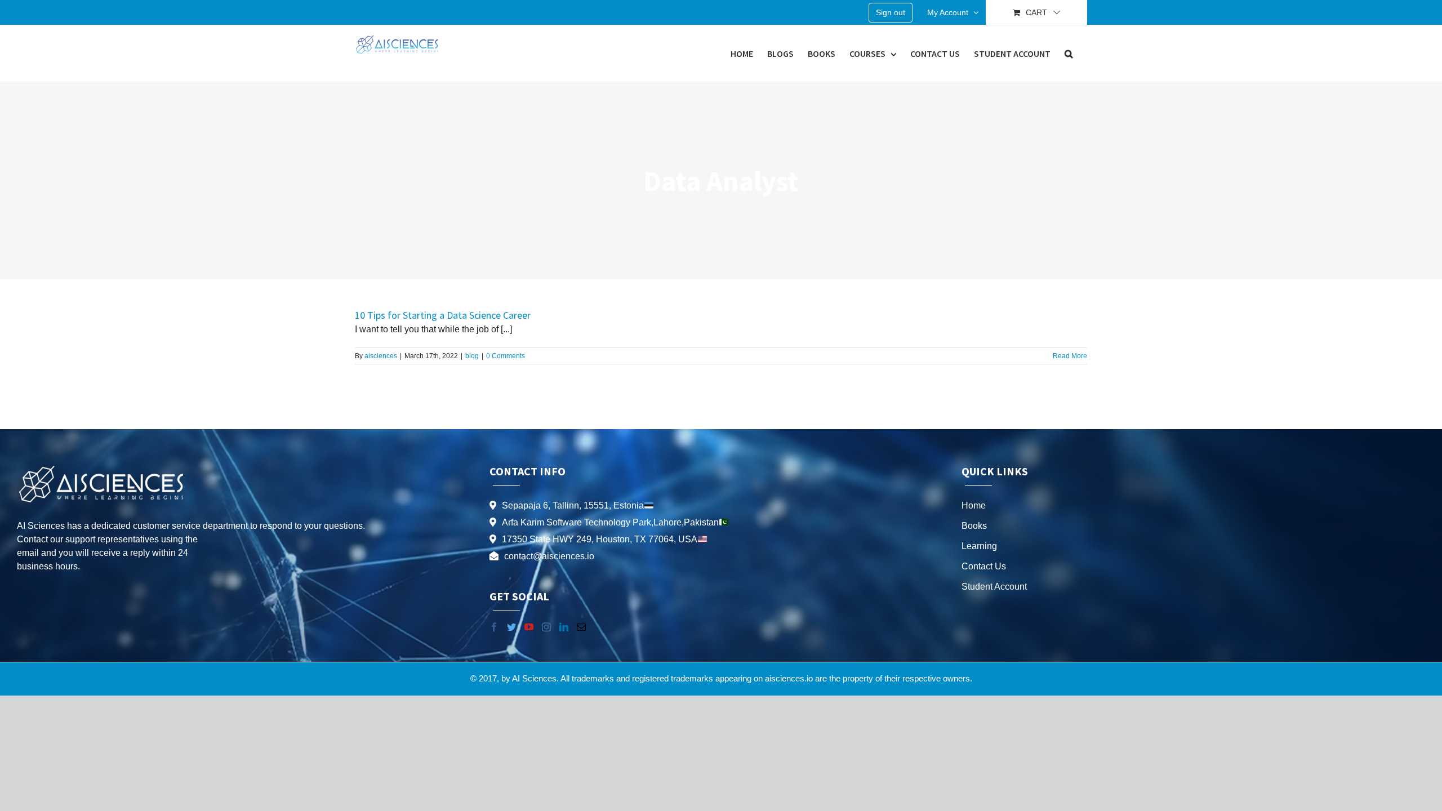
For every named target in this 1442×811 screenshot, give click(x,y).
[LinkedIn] (563, 626)
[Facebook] (494, 626)
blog (472, 356)
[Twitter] (511, 626)
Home (974, 505)
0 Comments (505, 356)
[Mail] (581, 626)
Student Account (994, 586)
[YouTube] (528, 626)
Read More (1070, 356)
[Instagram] (546, 626)
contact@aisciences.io (549, 556)
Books (974, 526)
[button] (1069, 53)
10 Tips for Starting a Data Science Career (443, 315)
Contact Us (984, 566)
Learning (979, 546)
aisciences (380, 356)
